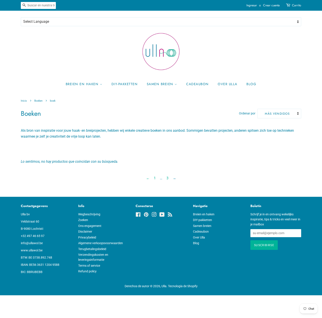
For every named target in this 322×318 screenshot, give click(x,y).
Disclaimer (85, 231)
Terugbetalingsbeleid (92, 249)
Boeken (38, 101)
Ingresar (251, 5)
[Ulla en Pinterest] (146, 215)
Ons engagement (89, 226)
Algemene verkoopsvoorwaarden (100, 243)
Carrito (296, 5)
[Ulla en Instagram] (154, 215)
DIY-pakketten (124, 84)
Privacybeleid (87, 237)
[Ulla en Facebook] (138, 215)
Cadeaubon (197, 84)
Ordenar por (247, 113)
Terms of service (89, 265)
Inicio (24, 101)
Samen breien (161, 84)
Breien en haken (83, 84)
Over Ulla (227, 84)
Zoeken (83, 220)
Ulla (163, 286)
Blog (251, 84)
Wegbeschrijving (89, 214)
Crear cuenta (271, 5)
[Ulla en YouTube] (162, 215)
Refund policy (87, 271)
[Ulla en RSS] (170, 215)
